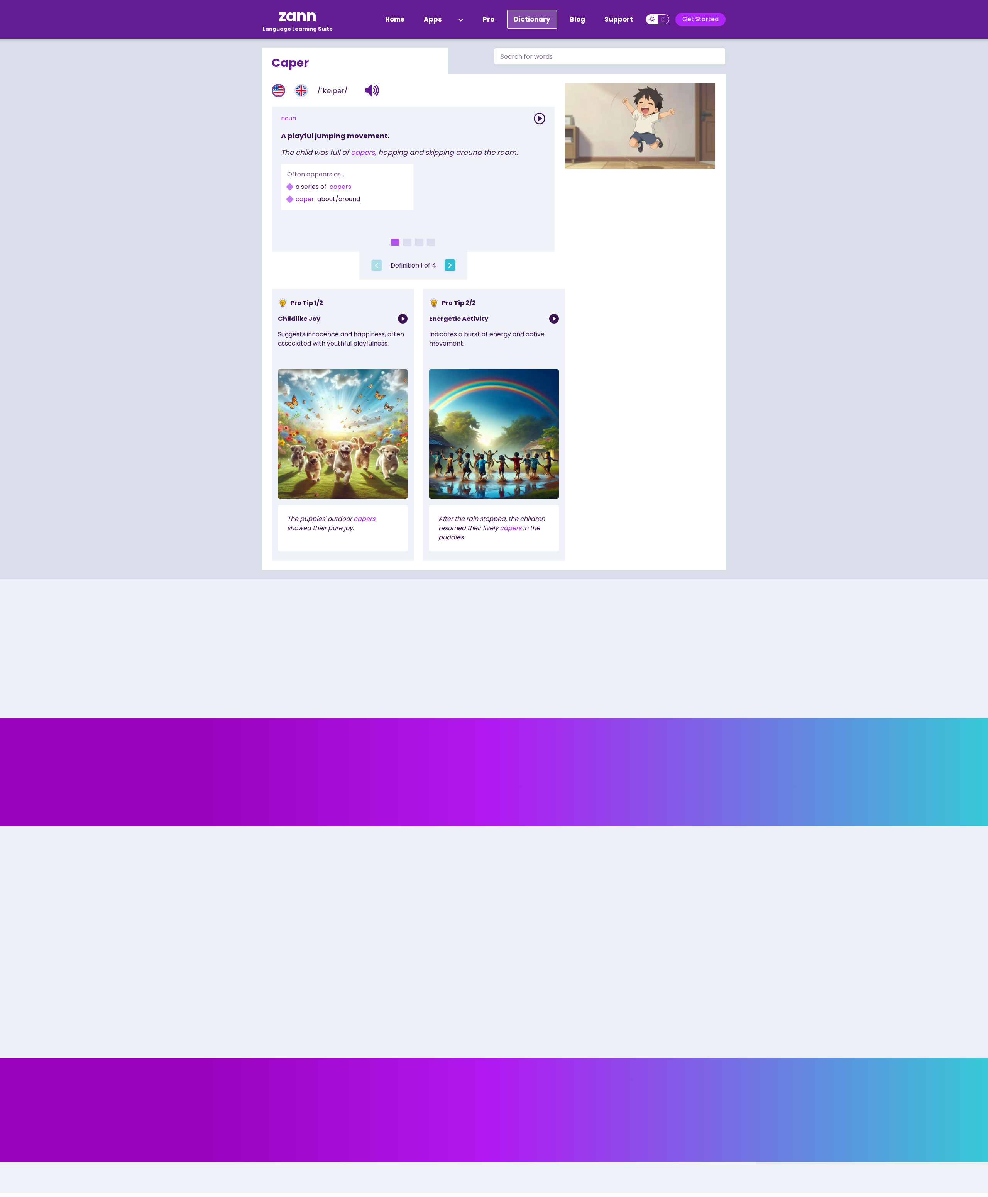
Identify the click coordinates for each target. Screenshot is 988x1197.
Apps (433, 19)
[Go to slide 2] (407, 242)
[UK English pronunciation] (301, 90)
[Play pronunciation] (539, 118)
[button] (372, 90)
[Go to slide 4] (431, 242)
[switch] (657, 19)
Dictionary (532, 19)
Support (618, 19)
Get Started (700, 19)
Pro (488, 19)
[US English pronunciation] (278, 90)
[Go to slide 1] (395, 242)
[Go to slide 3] (419, 242)
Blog (577, 19)
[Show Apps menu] (461, 19)
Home (394, 19)
